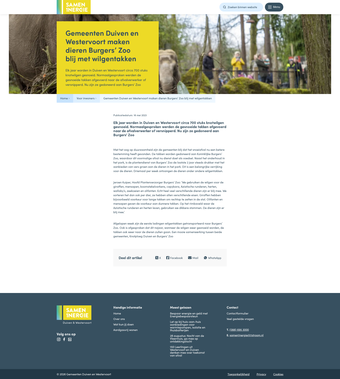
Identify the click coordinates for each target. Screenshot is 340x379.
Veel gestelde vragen (240, 319)
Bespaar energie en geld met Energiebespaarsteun (189, 314)
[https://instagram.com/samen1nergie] (59, 339)
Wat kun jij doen (123, 324)
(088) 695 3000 (239, 329)
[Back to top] (330, 270)
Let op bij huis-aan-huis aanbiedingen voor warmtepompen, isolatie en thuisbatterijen (187, 326)
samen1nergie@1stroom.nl (247, 335)
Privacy (261, 374)
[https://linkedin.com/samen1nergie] (70, 339)
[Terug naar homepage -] (74, 7)
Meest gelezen (180, 307)
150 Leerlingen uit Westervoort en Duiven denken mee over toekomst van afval (187, 351)
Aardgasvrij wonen (125, 330)
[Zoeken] (224, 7)
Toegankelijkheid (239, 374)
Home (117, 313)
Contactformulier (237, 313)
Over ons (119, 319)
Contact (232, 307)
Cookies (278, 374)
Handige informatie (127, 307)
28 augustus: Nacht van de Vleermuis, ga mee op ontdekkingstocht (187, 338)
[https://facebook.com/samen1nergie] (64, 339)
